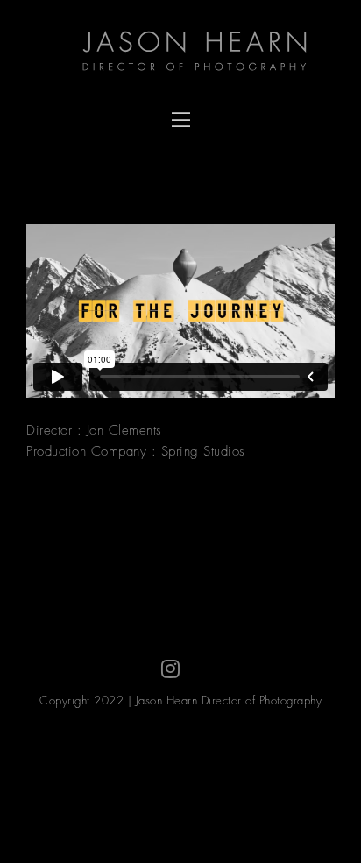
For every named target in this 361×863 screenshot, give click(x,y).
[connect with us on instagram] (170, 669)
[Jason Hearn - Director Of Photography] (202, 52)
